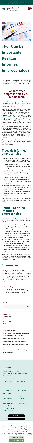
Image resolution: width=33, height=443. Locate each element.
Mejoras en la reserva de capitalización (13, 338)
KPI (24, 235)
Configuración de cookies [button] (16, 437)
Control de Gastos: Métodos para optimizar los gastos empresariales (15, 346)
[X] (9, 384)
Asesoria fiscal (7, 316)
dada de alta (18, 116)
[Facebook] (4, 384)
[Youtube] (14, 384)
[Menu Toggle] (25, 8)
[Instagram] (19, 384)
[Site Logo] (10, 9)
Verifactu (5, 324)
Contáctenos (25, 279)
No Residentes (7, 321)
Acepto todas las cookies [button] (16, 440)
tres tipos (8, 160)
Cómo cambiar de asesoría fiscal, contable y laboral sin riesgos (15, 351)
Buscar (5, 302)
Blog (4, 319)
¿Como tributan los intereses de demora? (14, 341)
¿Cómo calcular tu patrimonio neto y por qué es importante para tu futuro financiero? (16, 334)
